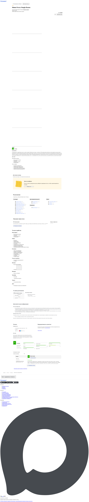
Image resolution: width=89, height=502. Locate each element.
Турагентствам (4, 402)
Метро (48, 199)
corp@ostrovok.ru (47, 327)
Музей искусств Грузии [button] (19, 208)
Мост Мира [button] (17, 210)
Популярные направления (6, 394)
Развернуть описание (18, 225)
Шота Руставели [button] (35, 207)
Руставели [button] (50, 204)
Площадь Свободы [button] (18, 201)
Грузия (8, 372)
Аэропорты (32, 205)
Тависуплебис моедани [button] (52, 201)
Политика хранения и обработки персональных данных (9, 501)
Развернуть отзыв (32, 365)
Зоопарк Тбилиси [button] (35, 201)
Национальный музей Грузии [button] (20, 204)
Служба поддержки (5, 392)
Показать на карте (26, 9)
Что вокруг (16, 199)
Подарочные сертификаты (6, 398)
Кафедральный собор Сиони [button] (20, 213)
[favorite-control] (55, 14)
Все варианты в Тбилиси (18, 3)
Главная (4, 372)
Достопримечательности (34, 199)
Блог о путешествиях (5, 393)
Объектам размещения (5, 401)
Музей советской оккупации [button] (20, 205)
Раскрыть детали (33, 357)
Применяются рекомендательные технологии (25, 501)
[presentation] (19, 353)
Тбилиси (11, 372)
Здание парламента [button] (18, 209)
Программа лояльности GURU (7, 397)
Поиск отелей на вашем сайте (7, 404)
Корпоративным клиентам (6, 403)
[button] (37, 24)
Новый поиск (26, 3)
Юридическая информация (6, 395)
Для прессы (4, 388)
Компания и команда (5, 386)
